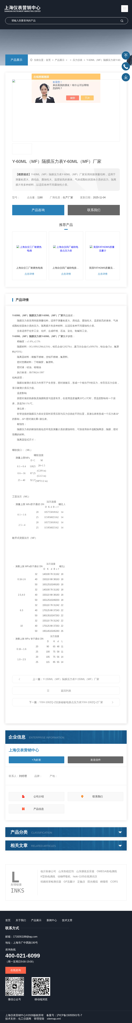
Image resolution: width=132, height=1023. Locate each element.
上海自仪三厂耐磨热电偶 (29, 267)
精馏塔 (104, 881)
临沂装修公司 (48, 871)
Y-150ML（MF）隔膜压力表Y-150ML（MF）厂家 (71, 679)
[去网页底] (126, 77)
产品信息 (39, 808)
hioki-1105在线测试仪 (85, 876)
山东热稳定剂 (66, 871)
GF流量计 (69, 881)
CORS (114, 881)
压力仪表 (77, 60)
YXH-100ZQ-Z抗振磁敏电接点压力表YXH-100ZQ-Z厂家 (71, 702)
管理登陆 (39, 1018)
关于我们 (21, 920)
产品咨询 (38, 210)
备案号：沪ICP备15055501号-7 (64, 1015)
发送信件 (95, 759)
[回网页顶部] (126, 55)
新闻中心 (52, 920)
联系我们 (93, 210)
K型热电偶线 (48, 876)
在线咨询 (15, 970)
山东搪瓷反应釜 (85, 871)
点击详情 (29, 273)
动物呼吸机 (64, 876)
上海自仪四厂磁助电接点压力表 (66, 267)
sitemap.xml (54, 1018)
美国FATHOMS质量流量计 (102, 267)
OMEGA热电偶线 (107, 871)
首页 (48, 60)
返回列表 (66, 690)
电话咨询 (126, 66)
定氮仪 (81, 881)
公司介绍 (39, 796)
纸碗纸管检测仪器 (51, 881)
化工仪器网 (24, 1018)
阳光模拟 (92, 881)
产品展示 (16, 60)
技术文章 (67, 920)
